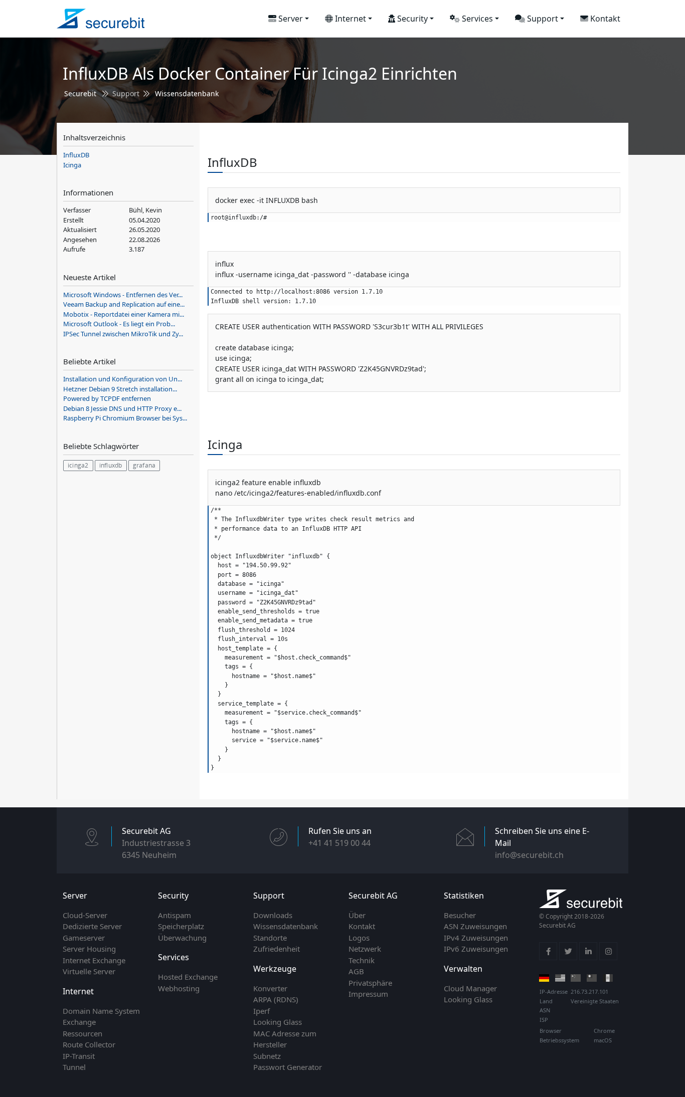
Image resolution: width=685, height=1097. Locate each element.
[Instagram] (608, 951)
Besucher (460, 915)
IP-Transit (79, 1056)
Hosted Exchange (188, 977)
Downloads (272, 915)
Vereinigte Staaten (595, 1001)
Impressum (368, 994)
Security (411, 18)
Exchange (79, 1022)
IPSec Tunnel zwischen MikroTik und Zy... (123, 333)
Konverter (270, 988)
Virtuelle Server (89, 971)
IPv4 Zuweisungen (476, 938)
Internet (349, 18)
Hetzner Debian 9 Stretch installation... (120, 388)
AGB (356, 971)
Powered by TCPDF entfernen (107, 398)
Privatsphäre (370, 983)
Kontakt (604, 18)
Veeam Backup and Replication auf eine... (124, 304)
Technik (362, 960)
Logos (359, 938)
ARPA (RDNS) (275, 999)
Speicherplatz (181, 926)
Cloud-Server (85, 915)
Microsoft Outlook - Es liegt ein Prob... (119, 323)
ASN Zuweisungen (475, 926)
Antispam (174, 915)
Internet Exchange (94, 960)
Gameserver (84, 938)
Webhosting (179, 988)
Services (476, 18)
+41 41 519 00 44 (339, 842)
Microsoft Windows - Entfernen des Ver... (123, 294)
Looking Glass (277, 1022)
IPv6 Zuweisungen (476, 949)
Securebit (80, 93)
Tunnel (74, 1067)
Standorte (270, 938)
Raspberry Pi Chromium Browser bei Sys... (125, 417)
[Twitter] (568, 951)
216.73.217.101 (589, 991)
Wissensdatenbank (187, 93)
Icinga (72, 164)
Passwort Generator (287, 1067)
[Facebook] (548, 951)
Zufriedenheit (276, 949)
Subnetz (267, 1056)
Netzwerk (365, 949)
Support (541, 18)
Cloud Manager (470, 988)
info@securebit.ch (529, 854)
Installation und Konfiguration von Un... (122, 378)
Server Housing (89, 949)
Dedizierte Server (92, 926)
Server (289, 18)
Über (357, 915)
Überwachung (182, 938)
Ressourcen (82, 1033)
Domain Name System (101, 1011)
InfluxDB (76, 154)
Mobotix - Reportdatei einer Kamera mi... (123, 314)
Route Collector (89, 1044)
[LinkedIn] (588, 951)
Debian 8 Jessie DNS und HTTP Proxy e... (122, 408)
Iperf (261, 1011)
